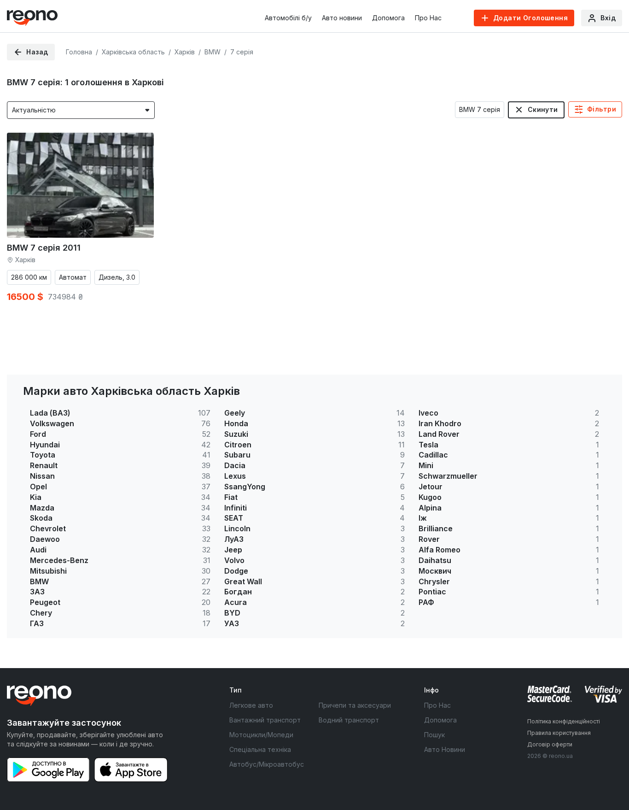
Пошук (434, 735)
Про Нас (428, 18)
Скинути (543, 109)
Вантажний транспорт (265, 720)
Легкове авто (251, 705)
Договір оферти (549, 744)
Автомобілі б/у (288, 18)
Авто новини (342, 18)
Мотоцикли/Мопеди (261, 735)
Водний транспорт (349, 720)
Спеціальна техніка (260, 749)
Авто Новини (444, 749)
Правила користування (559, 732)
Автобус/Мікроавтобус (266, 764)
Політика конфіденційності (563, 721)
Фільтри (601, 109)
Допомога (388, 18)
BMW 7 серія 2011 (44, 247)
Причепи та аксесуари (355, 705)
